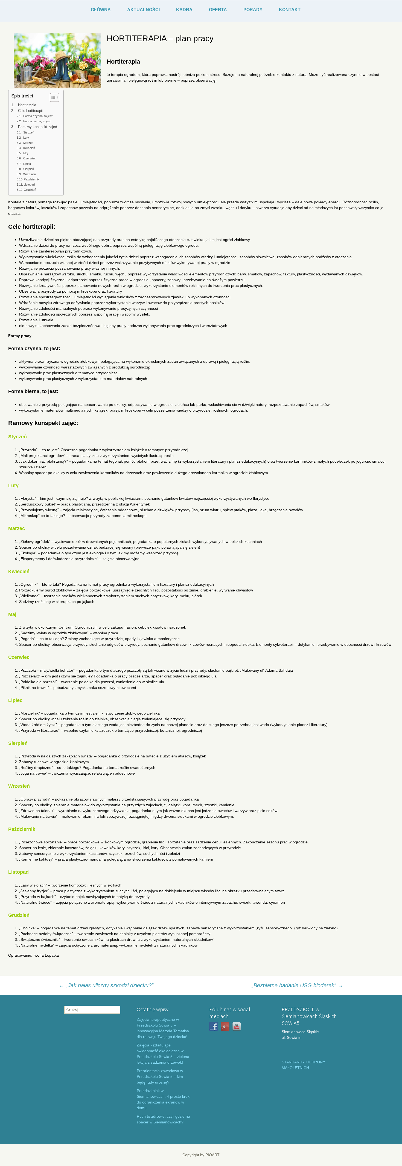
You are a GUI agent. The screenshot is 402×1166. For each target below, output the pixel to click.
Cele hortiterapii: (31, 111)
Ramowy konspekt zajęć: (38, 127)
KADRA (184, 9)
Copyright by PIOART (201, 1155)
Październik (31, 179)
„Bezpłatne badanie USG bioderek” (297, 985)
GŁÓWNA (101, 9)
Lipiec (27, 163)
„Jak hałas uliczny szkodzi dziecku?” (106, 985)
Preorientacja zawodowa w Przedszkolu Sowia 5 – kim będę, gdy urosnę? (160, 1076)
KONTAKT (290, 9)
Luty (26, 137)
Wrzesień (29, 174)
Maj (25, 153)
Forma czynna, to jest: (38, 116)
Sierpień (28, 169)
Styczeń (28, 132)
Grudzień (30, 189)
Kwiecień (29, 148)
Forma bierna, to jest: (37, 121)
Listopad (29, 184)
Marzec (28, 142)
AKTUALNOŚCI (143, 9)
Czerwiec (29, 158)
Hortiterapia (27, 105)
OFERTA (218, 9)
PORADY (253, 9)
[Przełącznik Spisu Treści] (52, 97)
